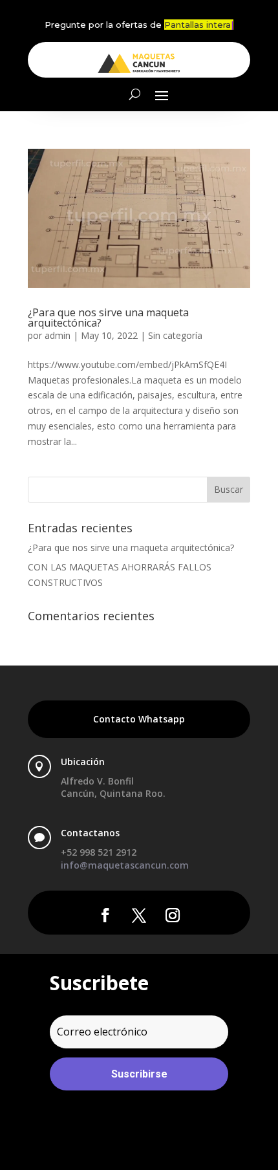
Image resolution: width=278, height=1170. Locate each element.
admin (57, 335)
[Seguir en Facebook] (105, 915)
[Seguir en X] (139, 915)
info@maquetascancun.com (125, 865)
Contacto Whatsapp (139, 719)
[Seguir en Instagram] (172, 915)
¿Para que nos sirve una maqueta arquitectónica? (108, 317)
